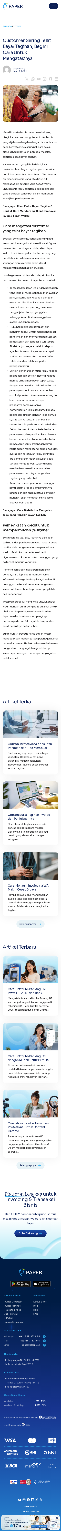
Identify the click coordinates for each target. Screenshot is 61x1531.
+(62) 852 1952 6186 (29, 1336)
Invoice (17, 26)
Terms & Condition (30, 1511)
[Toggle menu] (53, 6)
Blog (35, 1306)
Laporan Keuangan (13, 1322)
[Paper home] (13, 6)
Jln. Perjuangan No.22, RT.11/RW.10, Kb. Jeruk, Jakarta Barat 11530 (22, 1362)
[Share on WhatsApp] (33, 79)
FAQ (35, 1314)
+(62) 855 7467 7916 (29, 1340)
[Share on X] (27, 79)
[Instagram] (44, 79)
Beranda (7, 26)
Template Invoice (12, 1310)
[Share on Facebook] (50, 79)
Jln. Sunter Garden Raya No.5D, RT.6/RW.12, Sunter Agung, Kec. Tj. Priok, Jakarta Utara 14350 (21, 1382)
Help (35, 1310)
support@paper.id (31, 1345)
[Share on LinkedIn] (56, 79)
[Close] (57, 1518)
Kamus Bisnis (39, 1301)
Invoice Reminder (12, 1306)
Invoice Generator (13, 1301)
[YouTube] (38, 79)
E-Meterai (9, 1318)
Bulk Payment (10, 1314)
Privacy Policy (30, 1506)
